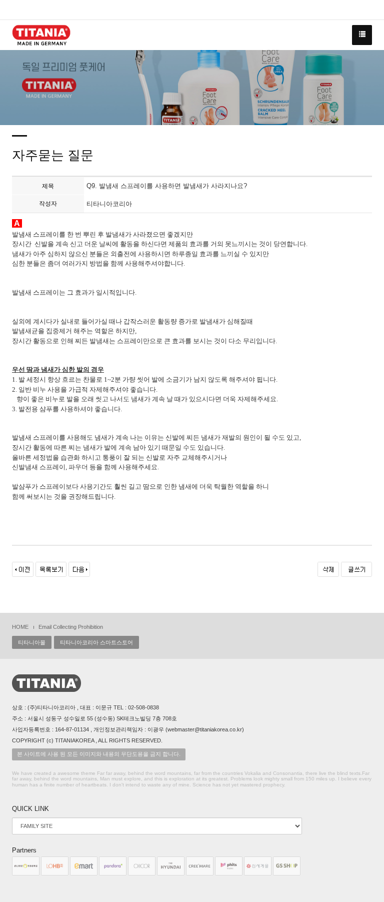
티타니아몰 (32, 642)
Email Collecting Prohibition (70, 627)
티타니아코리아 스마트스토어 (96, 642)
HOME (20, 627)
